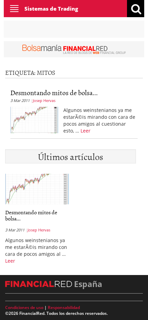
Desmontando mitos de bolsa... (54, 92)
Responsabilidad (64, 307)
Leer (86, 130)
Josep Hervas (44, 100)
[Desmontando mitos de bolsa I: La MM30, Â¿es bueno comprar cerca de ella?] (34, 119)
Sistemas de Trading (51, 8)
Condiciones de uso (24, 307)
